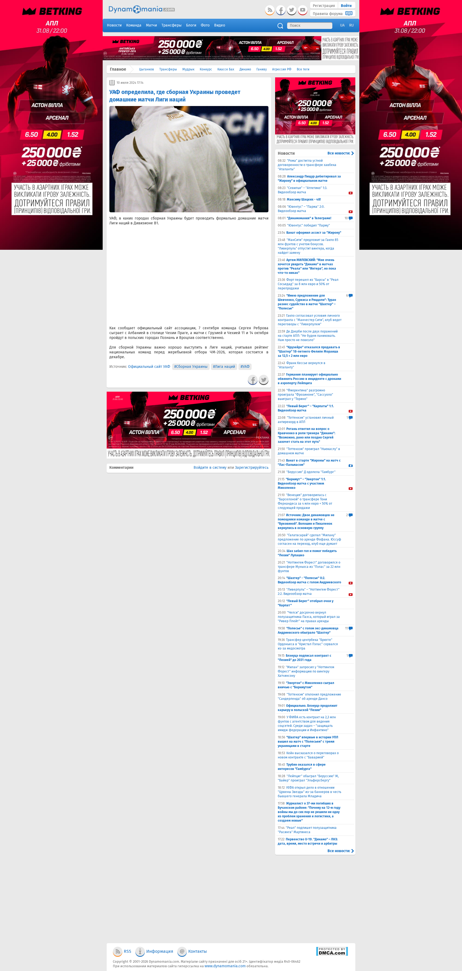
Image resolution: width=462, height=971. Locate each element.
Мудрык (188, 69)
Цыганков (146, 69)
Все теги (303, 69)
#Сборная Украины (190, 366)
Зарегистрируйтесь (251, 467)
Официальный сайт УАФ (149, 366)
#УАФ (245, 366)
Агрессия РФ (281, 69)
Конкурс (206, 69)
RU (351, 25)
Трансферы (168, 69)
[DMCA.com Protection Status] (332, 955)
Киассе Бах (225, 69)
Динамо (245, 69)
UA (342, 25)
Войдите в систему (210, 467)
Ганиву (261, 69)
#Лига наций (224, 366)
